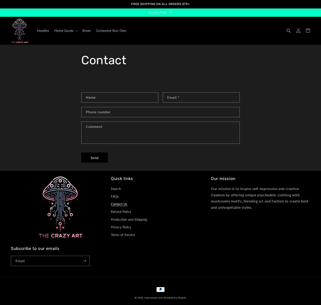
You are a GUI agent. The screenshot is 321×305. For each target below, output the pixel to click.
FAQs (115, 196)
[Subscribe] (84, 261)
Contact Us (119, 204)
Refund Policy (121, 212)
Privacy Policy (121, 227)
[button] (65, 30)
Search (116, 189)
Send (94, 158)
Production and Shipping (129, 219)
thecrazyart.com (154, 297)
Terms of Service (123, 235)
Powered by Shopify (175, 297)
